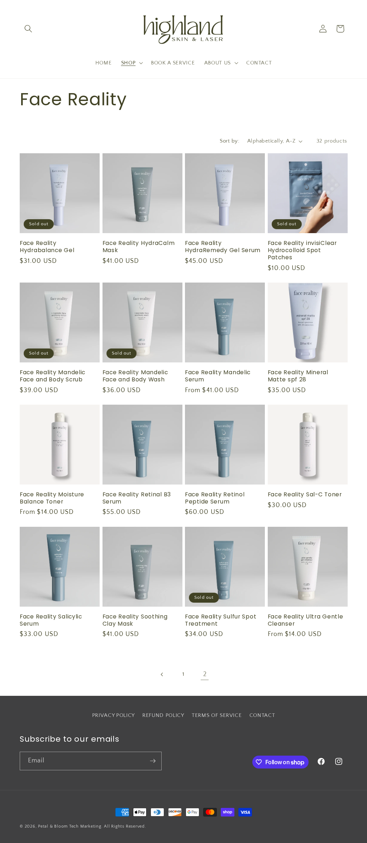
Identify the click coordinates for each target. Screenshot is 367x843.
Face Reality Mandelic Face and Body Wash (135, 376)
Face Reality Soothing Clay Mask (135, 620)
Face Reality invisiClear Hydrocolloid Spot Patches (302, 250)
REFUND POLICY (163, 715)
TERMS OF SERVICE (217, 715)
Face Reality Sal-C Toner (305, 494)
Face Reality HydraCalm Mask (139, 247)
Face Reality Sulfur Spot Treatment (220, 620)
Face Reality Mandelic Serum (218, 376)
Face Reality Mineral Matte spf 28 (298, 376)
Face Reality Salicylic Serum (51, 620)
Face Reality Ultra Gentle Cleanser (305, 620)
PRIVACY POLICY (113, 715)
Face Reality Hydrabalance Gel (47, 247)
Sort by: (229, 141)
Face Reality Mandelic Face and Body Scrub (52, 376)
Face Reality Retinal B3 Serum (137, 498)
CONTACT (262, 715)
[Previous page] (162, 674)
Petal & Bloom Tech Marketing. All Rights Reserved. (92, 826)
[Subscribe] (152, 761)
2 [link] (205, 674)
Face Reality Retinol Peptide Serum (214, 498)
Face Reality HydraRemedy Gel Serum (223, 247)
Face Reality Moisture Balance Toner (52, 498)
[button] (28, 28)
